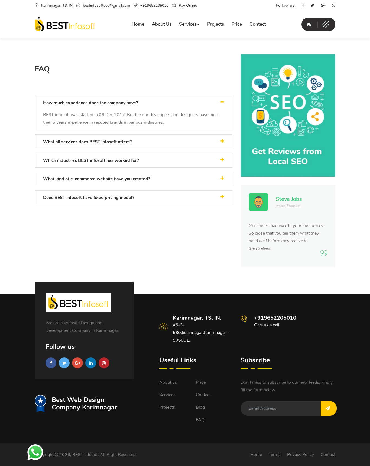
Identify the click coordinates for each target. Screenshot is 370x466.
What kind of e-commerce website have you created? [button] (96, 179)
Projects (215, 24)
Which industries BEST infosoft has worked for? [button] (91, 160)
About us (168, 382)
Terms (274, 455)
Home (138, 24)
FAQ (200, 420)
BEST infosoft (85, 455)
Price (237, 24)
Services (188, 24)
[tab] (133, 103)
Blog (200, 407)
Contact (257, 24)
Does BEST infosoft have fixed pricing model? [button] (88, 198)
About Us (161, 24)
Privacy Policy (300, 455)
